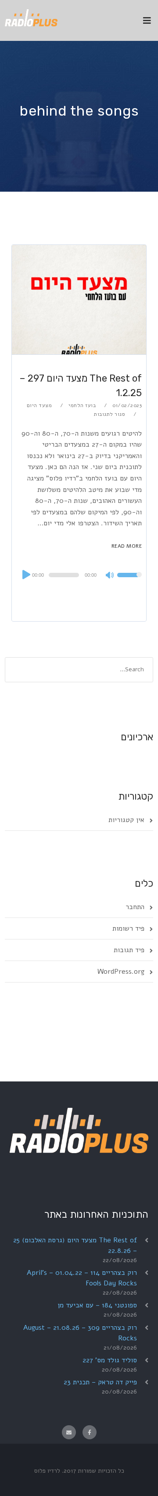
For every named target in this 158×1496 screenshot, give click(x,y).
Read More (126, 546)
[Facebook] (90, 1432)
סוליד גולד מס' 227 (110, 1360)
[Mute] (110, 575)
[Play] (25, 574)
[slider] (129, 581)
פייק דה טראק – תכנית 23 (100, 1382)
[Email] (69, 1432)
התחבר (135, 907)
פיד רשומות (128, 928)
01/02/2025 (127, 405)
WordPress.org (120, 971)
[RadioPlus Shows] (31, 16)
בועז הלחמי (82, 405)
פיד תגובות (129, 950)
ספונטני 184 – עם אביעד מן (97, 1305)
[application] (79, 575)
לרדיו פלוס (47, 1471)
